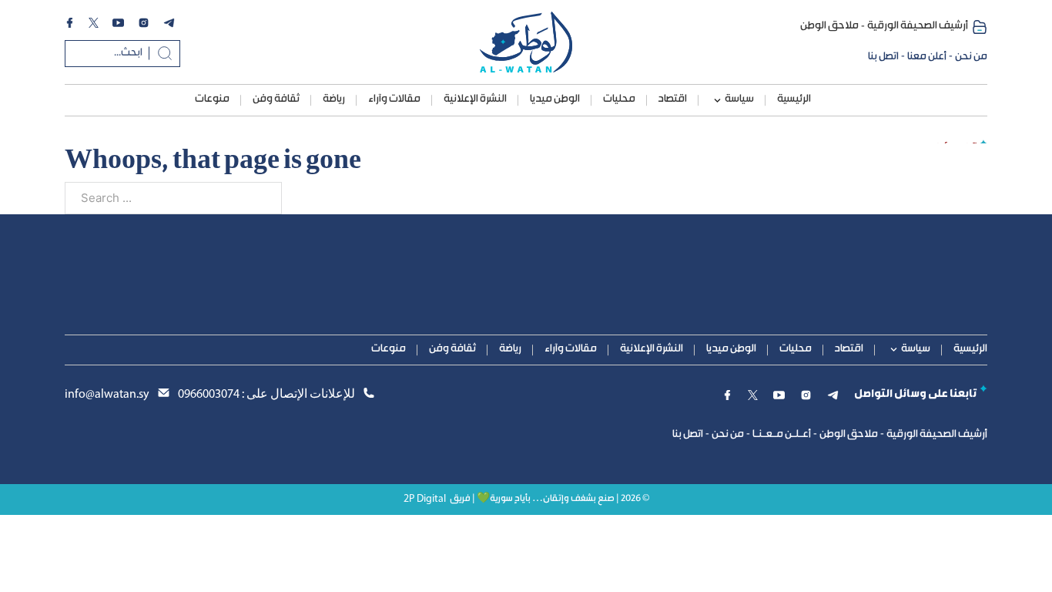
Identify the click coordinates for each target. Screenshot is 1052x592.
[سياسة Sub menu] (717, 101)
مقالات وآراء (394, 99)
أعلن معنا (926, 57)
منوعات (212, 99)
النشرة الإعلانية (475, 99)
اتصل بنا (883, 57)
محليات (619, 99)
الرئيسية (794, 99)
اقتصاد (672, 99)
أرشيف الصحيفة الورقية (917, 26)
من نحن (971, 57)
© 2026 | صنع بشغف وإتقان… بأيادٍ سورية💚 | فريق (549, 499)
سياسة (739, 99)
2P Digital (425, 499)
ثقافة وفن (276, 99)
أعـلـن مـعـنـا (781, 434)
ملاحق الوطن (829, 26)
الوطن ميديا (555, 99)
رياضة (334, 99)
